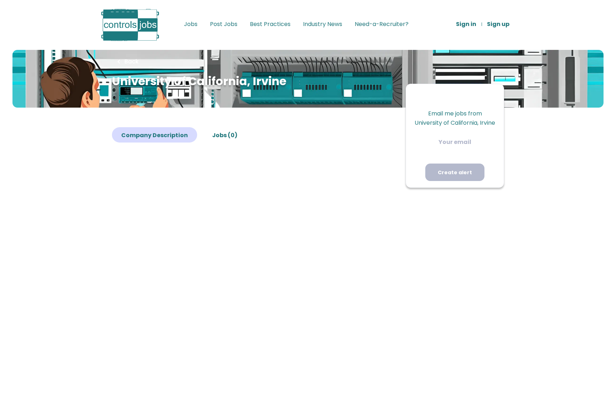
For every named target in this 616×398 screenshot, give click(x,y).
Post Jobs (223, 24)
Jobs (190, 24)
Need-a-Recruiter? (382, 24)
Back (131, 61)
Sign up (498, 24)
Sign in (466, 24)
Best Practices (270, 24)
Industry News (322, 24)
